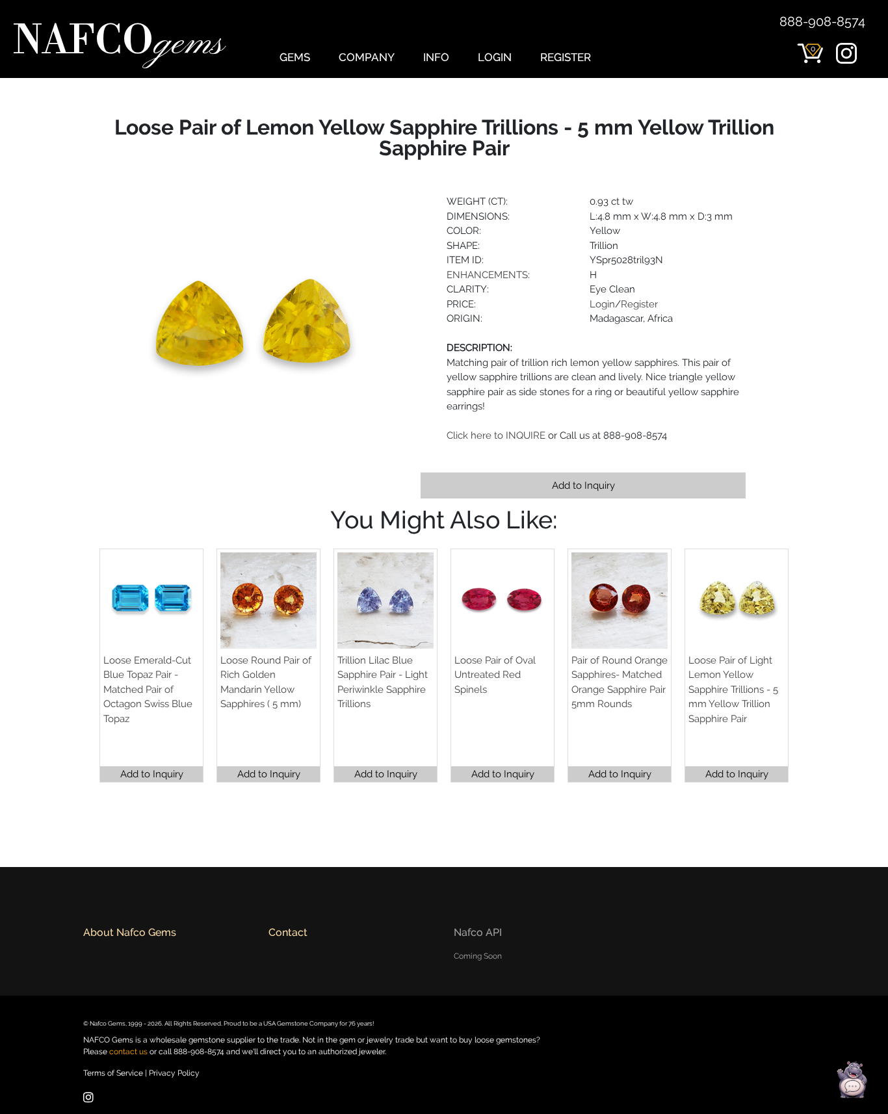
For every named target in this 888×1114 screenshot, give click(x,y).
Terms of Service (113, 1073)
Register (639, 304)
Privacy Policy (174, 1073)
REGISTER (565, 57)
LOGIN (495, 57)
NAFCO (118, 43)
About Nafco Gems (129, 932)
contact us (128, 1051)
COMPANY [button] (367, 57)
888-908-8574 (822, 21)
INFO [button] (436, 57)
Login (602, 304)
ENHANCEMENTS (487, 275)
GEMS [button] (295, 57)
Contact (287, 932)
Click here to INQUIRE (496, 435)
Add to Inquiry (583, 485)
